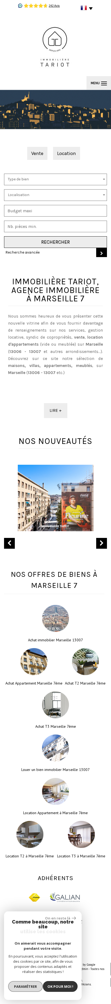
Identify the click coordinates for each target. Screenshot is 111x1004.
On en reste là (57, 918)
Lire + (56, 410)
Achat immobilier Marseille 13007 (55, 640)
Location (66, 153)
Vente (37, 153)
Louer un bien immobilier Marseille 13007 (55, 769)
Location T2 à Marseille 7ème (30, 856)
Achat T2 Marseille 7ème (85, 683)
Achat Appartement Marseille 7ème (34, 683)
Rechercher (55, 242)
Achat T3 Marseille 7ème (55, 726)
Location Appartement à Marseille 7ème (55, 812)
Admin (84, 969)
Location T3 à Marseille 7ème (81, 856)
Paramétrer (25, 986)
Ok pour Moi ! (60, 986)
